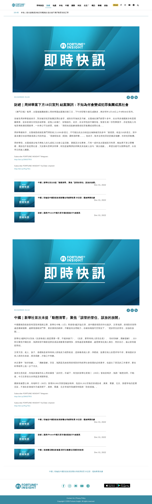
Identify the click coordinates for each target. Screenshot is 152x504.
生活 (85, 5)
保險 (106, 5)
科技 (79, 5)
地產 (54, 5)
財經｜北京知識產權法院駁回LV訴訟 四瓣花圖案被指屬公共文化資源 (48, 13)
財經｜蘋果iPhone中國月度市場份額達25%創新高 (59, 213)
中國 (67, 5)
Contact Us (70, 498)
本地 (61, 5)
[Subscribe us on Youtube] (82, 486)
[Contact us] (76, 486)
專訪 (93, 5)
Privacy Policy (80, 498)
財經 (48, 5)
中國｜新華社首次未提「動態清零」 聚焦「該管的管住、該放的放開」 (67, 182)
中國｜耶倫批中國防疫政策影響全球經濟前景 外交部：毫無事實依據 (66, 198)
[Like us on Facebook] (64, 486)
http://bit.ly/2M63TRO (23, 159)
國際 (73, 5)
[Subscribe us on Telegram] (88, 486)
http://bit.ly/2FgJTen (22, 169)
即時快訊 (40, 5)
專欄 (99, 5)
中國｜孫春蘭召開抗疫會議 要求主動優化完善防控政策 (61, 450)
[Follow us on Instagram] (70, 486)
